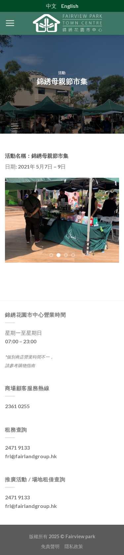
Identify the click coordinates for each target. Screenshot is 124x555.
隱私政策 (73, 546)
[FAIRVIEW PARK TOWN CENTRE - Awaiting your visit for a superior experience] (67, 23)
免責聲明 (52, 546)
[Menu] (10, 23)
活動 (62, 72)
